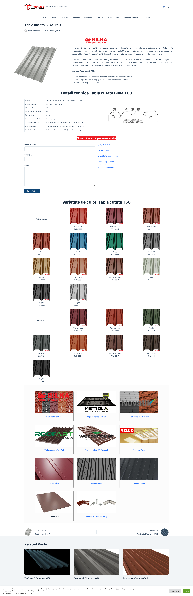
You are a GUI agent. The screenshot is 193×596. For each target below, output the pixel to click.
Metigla (55, 18)
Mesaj (26, 165)
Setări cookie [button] (175, 591)
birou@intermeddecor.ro (108, 156)
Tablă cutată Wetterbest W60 (37, 578)
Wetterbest (88, 18)
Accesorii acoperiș (131, 18)
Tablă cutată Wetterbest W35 (86, 578)
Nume (30, 145)
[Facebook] (164, 7)
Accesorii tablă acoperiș (96, 516)
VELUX (100, 18)
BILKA (58, 31)
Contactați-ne (32, 191)
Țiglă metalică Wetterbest (96, 450)
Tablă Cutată (96, 483)
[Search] (168, 7)
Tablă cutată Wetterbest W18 (135, 578)
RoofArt (76, 18)
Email (30, 155)
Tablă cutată (50, 31)
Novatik (65, 18)
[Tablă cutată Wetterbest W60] (47, 562)
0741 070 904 (103, 150)
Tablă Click (54, 483)
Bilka (45, 18)
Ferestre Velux (139, 450)
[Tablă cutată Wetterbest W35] (96, 562)
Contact (147, 18)
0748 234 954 (104, 145)
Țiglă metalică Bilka (54, 417)
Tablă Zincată (139, 483)
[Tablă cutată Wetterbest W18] (146, 562)
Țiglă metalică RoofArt (54, 450)
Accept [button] (186, 591)
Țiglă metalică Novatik (139, 417)
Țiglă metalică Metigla (96, 417)
